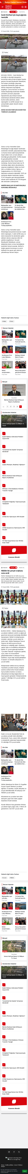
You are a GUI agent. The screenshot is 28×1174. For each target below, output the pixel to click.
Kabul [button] (24, 1171)
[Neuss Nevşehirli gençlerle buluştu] (20, 368)
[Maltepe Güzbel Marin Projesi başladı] (20, 353)
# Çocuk (4, 877)
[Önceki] (3, 406)
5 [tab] (20, 406)
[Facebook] (14, 1152)
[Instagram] (9, 1152)
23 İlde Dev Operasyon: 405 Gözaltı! (13, 516)
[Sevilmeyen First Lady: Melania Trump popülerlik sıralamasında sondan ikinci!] (7, 218)
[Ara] (22, 7)
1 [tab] (7, 406)
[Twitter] (19, 1152)
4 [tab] (17, 406)
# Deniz (11, 321)
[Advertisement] (14, 129)
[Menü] (2, 7)
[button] (25, 7)
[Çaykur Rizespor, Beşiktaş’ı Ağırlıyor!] (14, 394)
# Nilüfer (12, 877)
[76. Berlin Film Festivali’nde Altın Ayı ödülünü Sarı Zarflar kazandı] (21, 202)
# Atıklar (4, 321)
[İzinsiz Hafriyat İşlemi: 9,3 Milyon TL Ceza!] (14, 950)
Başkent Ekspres (9, 7)
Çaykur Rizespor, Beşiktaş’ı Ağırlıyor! (13, 464)
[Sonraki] (24, 406)
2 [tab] (10, 406)
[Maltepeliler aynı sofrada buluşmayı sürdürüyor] (7, 202)
